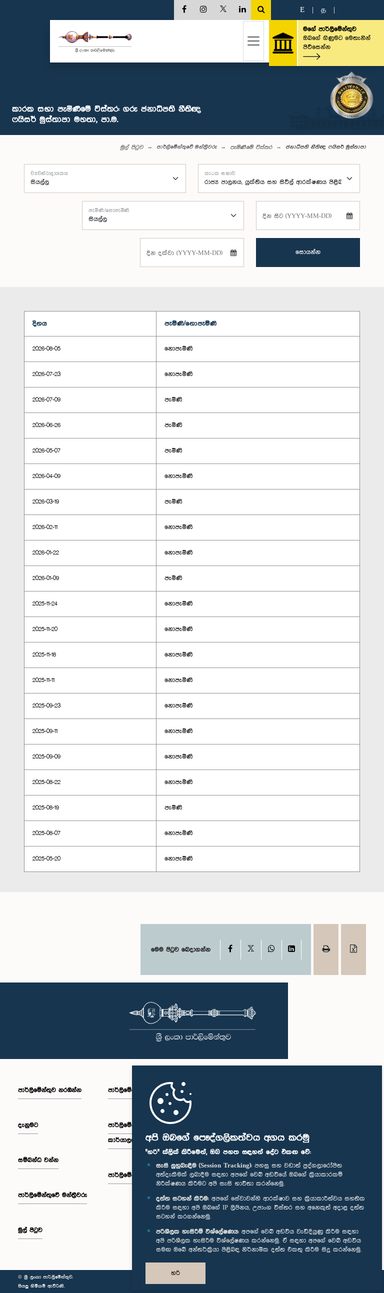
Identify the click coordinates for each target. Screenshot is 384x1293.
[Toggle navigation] (253, 41)
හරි (175, 1273)
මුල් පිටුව (131, 147)
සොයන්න (308, 252)
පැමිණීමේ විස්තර (251, 147)
